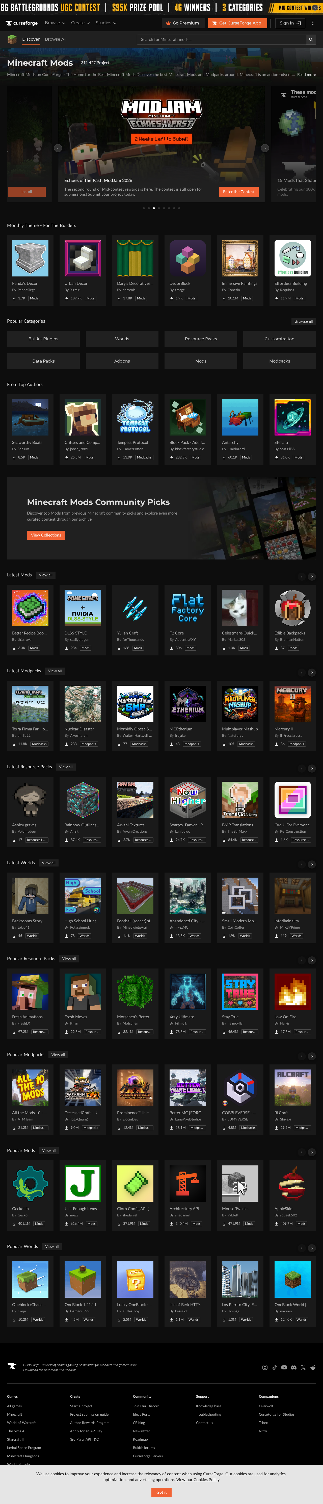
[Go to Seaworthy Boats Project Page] (30, 429)
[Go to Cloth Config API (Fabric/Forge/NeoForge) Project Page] (135, 1195)
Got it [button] (161, 1492)
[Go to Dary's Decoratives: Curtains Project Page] (135, 270)
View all (45, 575)
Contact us (204, 1423)
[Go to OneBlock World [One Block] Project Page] (293, 1291)
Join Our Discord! (146, 1406)
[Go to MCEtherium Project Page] (188, 716)
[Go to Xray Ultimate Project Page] (188, 1003)
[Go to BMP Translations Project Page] (240, 812)
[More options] (313, 23)
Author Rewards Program (90, 1423)
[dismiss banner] (315, 8)
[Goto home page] (22, 23)
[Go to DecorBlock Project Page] (188, 270)
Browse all (303, 321)
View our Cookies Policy (198, 1480)
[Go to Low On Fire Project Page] (293, 1003)
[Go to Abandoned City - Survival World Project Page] (188, 908)
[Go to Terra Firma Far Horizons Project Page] (30, 716)
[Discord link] (294, 1367)
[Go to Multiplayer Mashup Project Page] (240, 716)
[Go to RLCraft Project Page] (293, 1099)
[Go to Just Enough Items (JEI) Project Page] (83, 1195)
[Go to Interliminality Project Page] (293, 908)
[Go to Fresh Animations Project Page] (30, 1003)
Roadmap (140, 1439)
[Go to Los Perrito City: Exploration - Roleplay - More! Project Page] (240, 1291)
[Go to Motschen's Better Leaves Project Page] (135, 1003)
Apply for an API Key (86, 1431)
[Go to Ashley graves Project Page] (30, 812)
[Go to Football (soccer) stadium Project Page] (135, 908)
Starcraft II (15, 1439)
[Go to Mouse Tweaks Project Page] (240, 1195)
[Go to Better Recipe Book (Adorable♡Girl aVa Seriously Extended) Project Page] (30, 620)
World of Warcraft (21, 1423)
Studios (103, 22)
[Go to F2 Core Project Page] (188, 620)
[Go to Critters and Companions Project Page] (83, 429)
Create (78, 22)
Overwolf (266, 1406)
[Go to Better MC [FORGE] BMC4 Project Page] (188, 1099)
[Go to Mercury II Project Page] (293, 716)
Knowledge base (208, 1406)
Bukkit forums (144, 1448)
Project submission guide (89, 1414)
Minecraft (14, 1414)
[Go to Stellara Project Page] (293, 429)
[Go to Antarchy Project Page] (240, 429)
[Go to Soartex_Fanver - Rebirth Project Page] (188, 812)
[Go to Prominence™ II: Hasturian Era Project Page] (135, 1099)
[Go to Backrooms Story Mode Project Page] (30, 908)
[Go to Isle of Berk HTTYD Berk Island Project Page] (188, 1291)
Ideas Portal (142, 1414)
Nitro (263, 1431)
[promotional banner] (161, 7)
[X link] (303, 1367)
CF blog (139, 1423)
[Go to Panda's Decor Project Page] (30, 270)
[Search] (311, 40)
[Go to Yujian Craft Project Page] (135, 620)
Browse (52, 22)
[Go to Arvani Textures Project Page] (135, 812)
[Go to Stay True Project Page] (240, 1003)
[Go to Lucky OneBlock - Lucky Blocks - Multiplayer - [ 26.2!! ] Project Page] (135, 1291)
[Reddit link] (313, 1367)
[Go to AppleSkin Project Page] (293, 1195)
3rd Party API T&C (84, 1439)
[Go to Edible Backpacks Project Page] (293, 620)
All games (14, 1406)
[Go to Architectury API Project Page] (188, 1195)
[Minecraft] (12, 40)
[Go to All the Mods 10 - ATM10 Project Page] (30, 1099)
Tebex (263, 1423)
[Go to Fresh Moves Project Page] (83, 1003)
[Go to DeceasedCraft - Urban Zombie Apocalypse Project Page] (83, 1099)
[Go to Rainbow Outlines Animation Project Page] (83, 812)
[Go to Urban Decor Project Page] (83, 270)
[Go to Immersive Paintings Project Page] (240, 270)
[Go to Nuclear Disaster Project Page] (83, 716)
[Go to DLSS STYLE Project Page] (83, 620)
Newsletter (141, 1431)
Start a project (81, 1406)
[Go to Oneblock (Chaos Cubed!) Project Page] (30, 1291)
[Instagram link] (265, 1367)
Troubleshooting (208, 1414)
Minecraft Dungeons (23, 1456)
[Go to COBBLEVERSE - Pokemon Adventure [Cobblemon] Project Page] (240, 1099)
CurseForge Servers (148, 1456)
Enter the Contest (239, 192)
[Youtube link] (284, 1367)
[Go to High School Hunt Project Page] (83, 908)
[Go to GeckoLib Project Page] (30, 1195)
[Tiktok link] (275, 1367)
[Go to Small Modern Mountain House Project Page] (240, 908)
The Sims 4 (15, 1431)
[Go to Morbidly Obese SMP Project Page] (135, 716)
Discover (31, 39)
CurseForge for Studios (276, 1414)
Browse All (55, 39)
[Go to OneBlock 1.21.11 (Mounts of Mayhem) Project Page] (83, 1291)
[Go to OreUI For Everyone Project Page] (293, 812)
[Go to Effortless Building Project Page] (293, 270)
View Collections (46, 535)
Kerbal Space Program (24, 1448)
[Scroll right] (312, 577)
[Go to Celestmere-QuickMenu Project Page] (240, 620)
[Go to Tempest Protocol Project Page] (135, 429)
